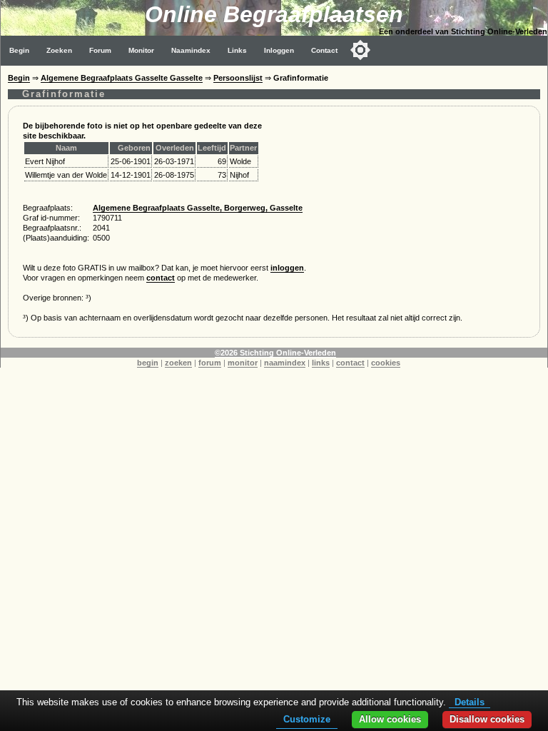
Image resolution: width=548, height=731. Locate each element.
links (321, 362)
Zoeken (59, 50)
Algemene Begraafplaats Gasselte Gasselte (122, 78)
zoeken (178, 362)
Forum (100, 50)
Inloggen (279, 50)
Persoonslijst (238, 78)
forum (209, 362)
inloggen (287, 267)
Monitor (141, 50)
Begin (19, 50)
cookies (385, 362)
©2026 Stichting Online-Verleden (275, 352)
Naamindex (190, 50)
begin (147, 362)
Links (237, 50)
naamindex (284, 362)
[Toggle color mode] (360, 50)
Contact (324, 50)
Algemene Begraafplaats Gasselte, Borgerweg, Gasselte (198, 207)
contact (160, 277)
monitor (243, 362)
